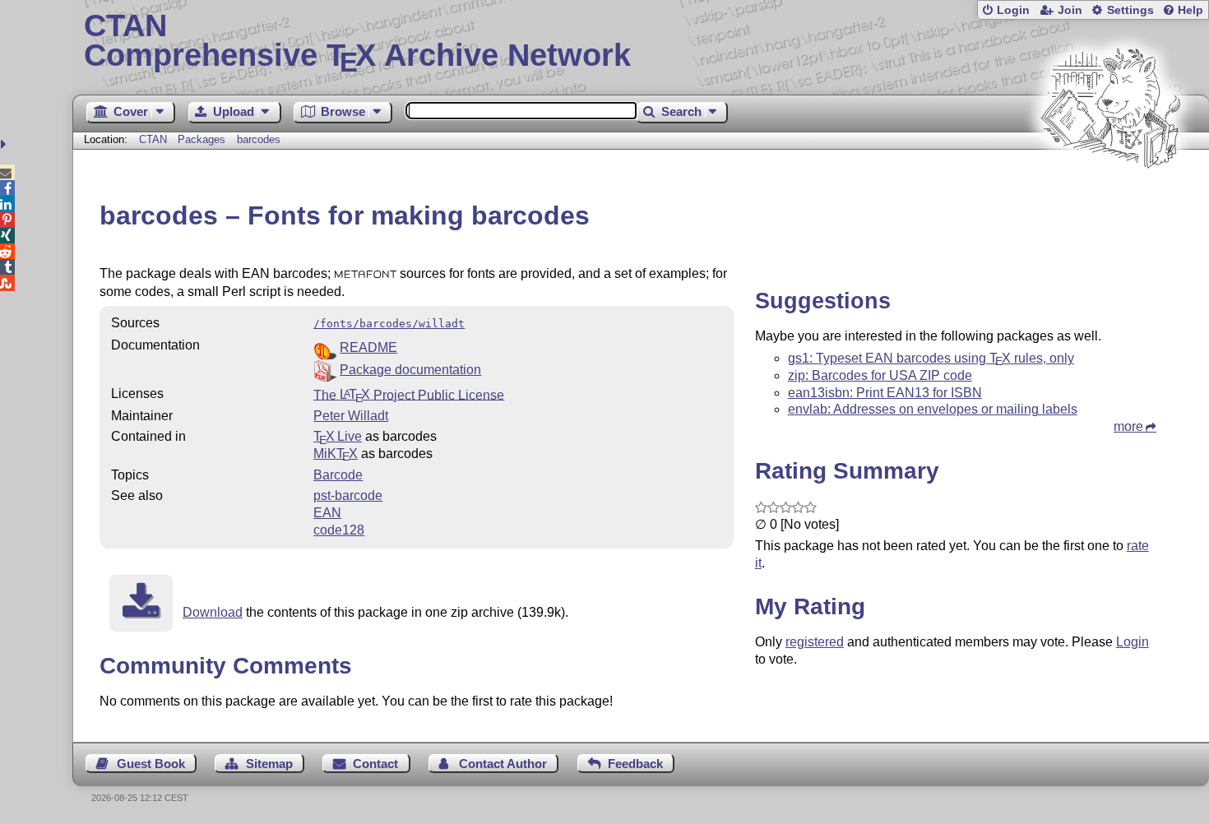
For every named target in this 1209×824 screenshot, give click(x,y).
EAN (327, 513)
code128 (338, 530)
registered (814, 642)
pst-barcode (347, 495)
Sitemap (269, 764)
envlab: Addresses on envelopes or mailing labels (932, 409)
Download (213, 612)
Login (1013, 10)
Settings (1130, 10)
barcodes (258, 139)
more (1128, 426)
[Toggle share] (5, 144)
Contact (375, 764)
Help (1190, 10)
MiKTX (335, 454)
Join (1070, 10)
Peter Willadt (350, 416)
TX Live (337, 436)
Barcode (338, 475)
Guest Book (151, 764)
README (368, 347)
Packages (203, 139)
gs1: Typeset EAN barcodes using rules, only (931, 358)
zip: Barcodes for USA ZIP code (880, 375)
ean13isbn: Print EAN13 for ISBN (885, 393)
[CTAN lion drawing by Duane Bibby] (1110, 199)
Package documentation (410, 370)
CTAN (153, 139)
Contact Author (503, 764)
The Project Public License (408, 394)
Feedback (635, 764)
